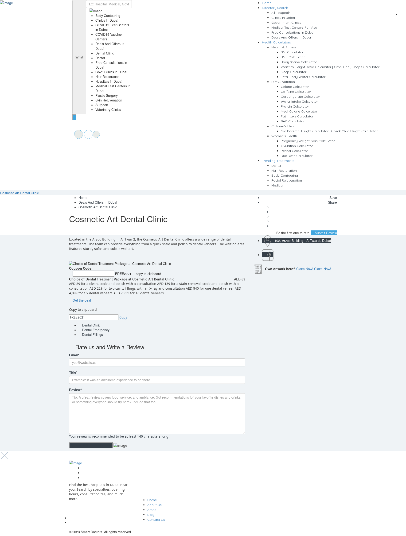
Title (73, 372)
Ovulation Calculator (297, 146)
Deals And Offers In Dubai (291, 37)
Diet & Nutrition (283, 82)
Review (75, 389)
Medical (277, 185)
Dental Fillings (92, 334)
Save (332, 197)
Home (266, 3)
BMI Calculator (292, 52)
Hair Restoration (284, 170)
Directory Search (275, 8)
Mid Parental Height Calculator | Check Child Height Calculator (329, 131)
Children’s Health (284, 126)
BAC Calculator (292, 121)
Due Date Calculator (296, 156)
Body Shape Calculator (299, 62)
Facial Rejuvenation (286, 180)
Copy (123, 317)
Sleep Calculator (293, 72)
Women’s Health (284, 136)
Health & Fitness (284, 47)
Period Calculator (294, 151)
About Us (154, 505)
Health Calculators (276, 42)
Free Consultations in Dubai (292, 32)
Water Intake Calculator (299, 101)
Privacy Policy (93, 473)
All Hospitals (280, 13)
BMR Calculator (293, 57)
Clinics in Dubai (283, 18)
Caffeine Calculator (296, 91)
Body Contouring (284, 175)
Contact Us (156, 519)
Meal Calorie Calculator (299, 111)
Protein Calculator (295, 106)
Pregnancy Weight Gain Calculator (308, 141)
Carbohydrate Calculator (300, 96)
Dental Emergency (95, 329)
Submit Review (325, 232)
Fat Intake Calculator (297, 116)
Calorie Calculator (295, 87)
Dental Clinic (91, 325)
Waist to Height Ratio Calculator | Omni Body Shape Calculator (330, 67)
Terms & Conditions (97, 478)
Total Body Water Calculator (303, 77)
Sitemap (88, 468)
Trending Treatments (278, 161)
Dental (276, 165)
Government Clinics (286, 22)
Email (74, 355)
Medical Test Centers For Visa (294, 27)
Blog (150, 515)
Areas (151, 510)
